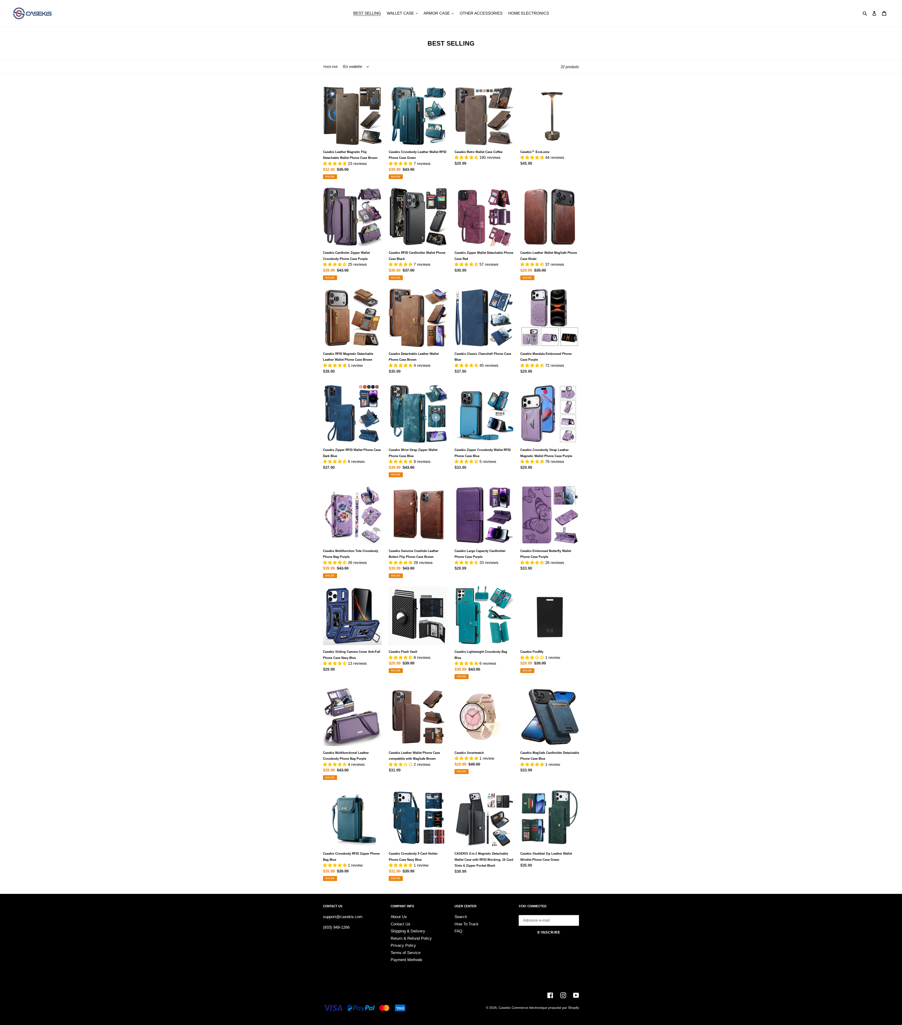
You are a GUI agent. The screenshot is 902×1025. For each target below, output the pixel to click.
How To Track (466, 924)
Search (461, 917)
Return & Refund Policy (411, 938)
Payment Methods (406, 960)
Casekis (504, 1007)
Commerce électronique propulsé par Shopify (545, 1007)
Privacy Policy (403, 945)
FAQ (458, 931)
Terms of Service (405, 953)
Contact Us (400, 924)
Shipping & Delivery (408, 931)
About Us (399, 917)
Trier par (330, 67)
